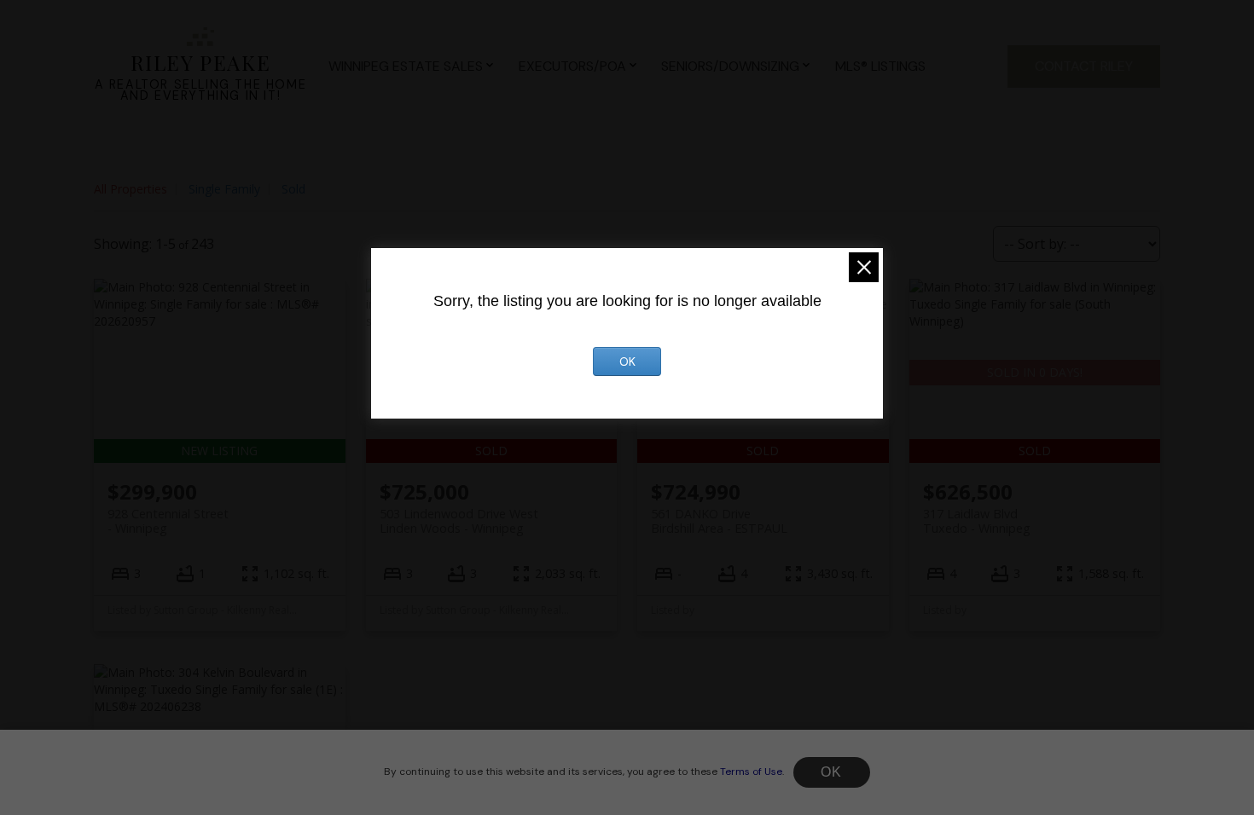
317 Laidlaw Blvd (976, 521)
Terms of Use (751, 771)
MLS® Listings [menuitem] (880, 66)
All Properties (130, 189)
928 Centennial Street (168, 521)
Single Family (224, 189)
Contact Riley (1084, 66)
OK (832, 772)
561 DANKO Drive (719, 521)
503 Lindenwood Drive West (459, 521)
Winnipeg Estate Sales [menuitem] (405, 66)
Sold (293, 189)
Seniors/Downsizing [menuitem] (730, 66)
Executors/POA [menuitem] (572, 66)
